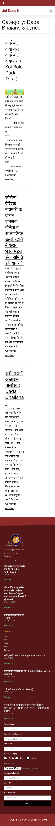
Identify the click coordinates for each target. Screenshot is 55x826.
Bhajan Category (10, 754)
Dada (11, 758)
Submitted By (9, 793)
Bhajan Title (8, 744)
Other (33, 758)
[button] (51, 11)
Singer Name (9, 724)
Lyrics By (7, 783)
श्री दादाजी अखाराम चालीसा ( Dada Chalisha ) (24, 655)
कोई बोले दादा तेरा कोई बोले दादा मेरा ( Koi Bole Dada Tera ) (14, 61)
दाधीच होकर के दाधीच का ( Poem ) (18, 689)
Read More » (8, 580)
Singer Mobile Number (13, 734)
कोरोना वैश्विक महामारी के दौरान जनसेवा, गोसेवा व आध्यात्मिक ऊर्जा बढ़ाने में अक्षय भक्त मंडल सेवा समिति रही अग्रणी (15, 593)
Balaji (22, 758)
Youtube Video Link (11, 773)
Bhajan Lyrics (9, 764)
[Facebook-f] (15, 561)
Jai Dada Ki (11, 11)
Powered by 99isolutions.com (27, 820)
